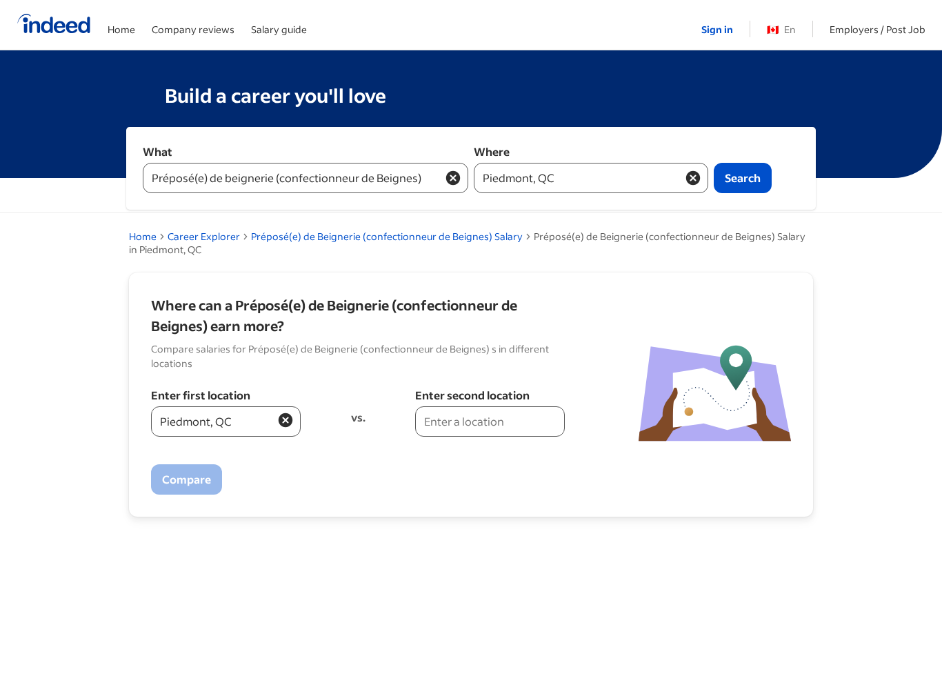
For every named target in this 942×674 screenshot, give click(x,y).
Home (121, 29)
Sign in (717, 29)
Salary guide (279, 29)
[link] (387, 236)
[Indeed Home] (53, 24)
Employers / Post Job (877, 29)
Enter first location (200, 395)
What (157, 151)
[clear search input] (453, 178)
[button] (285, 420)
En (781, 29)
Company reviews (193, 29)
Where (492, 151)
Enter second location (472, 395)
